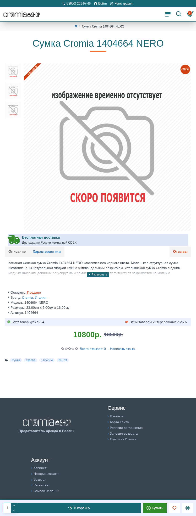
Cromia (30, 360)
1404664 (47, 360)
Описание (17, 251)
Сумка (16, 360)
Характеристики (47, 251)
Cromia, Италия (34, 297)
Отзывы (180, 251)
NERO (63, 360)
